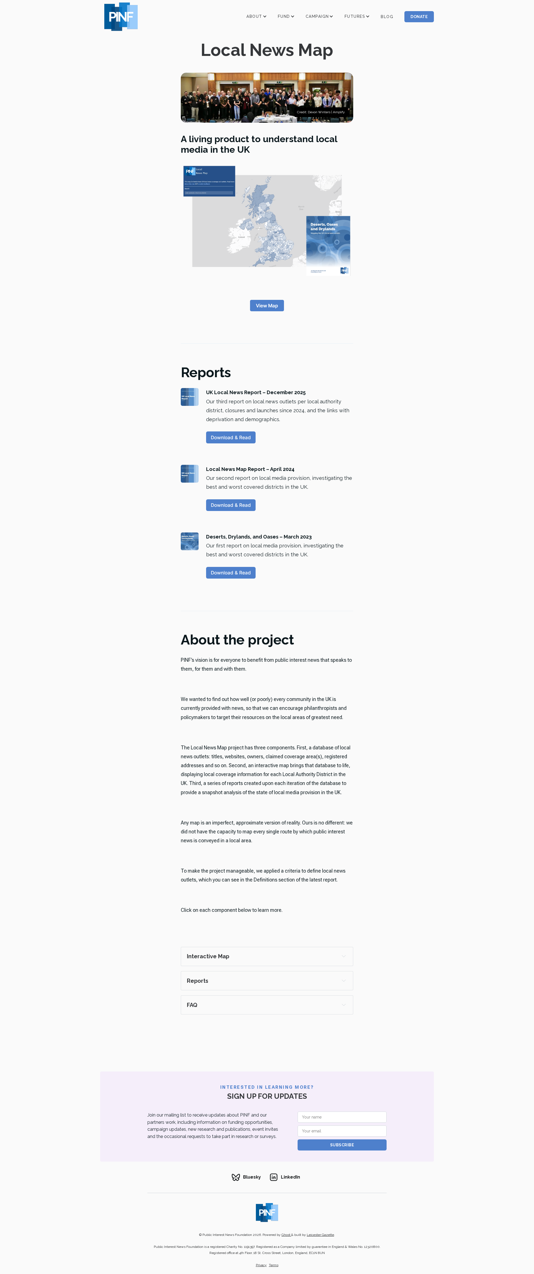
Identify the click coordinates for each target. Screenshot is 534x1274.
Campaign (317, 16)
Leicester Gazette (320, 1235)
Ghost (286, 1235)
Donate (419, 16)
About (254, 16)
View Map (267, 305)
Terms (273, 1265)
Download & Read (231, 437)
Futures (355, 16)
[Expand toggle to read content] (343, 956)
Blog (387, 16)
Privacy (261, 1265)
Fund (284, 16)
